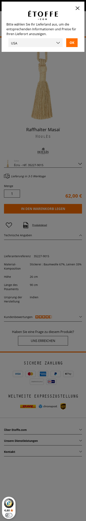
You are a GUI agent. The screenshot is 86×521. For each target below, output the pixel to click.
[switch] (8, 515)
